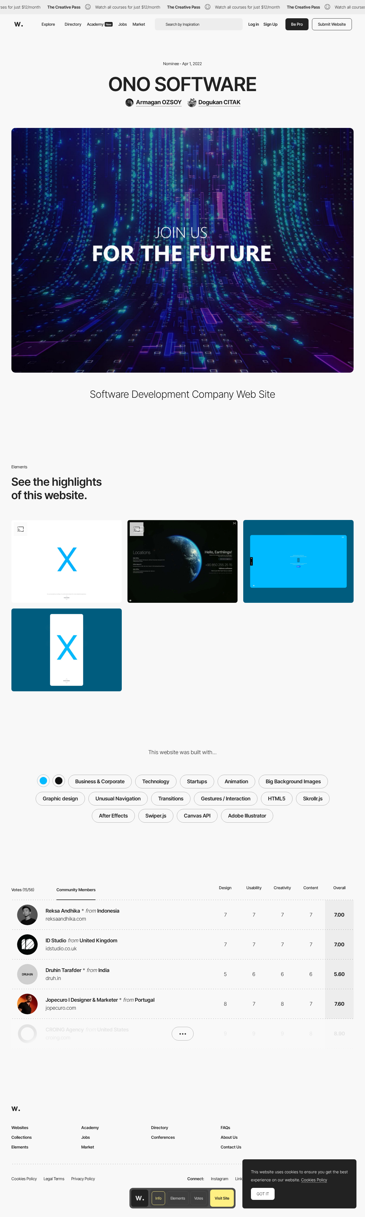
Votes (198, 1198)
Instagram (219, 1178)
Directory (73, 24)
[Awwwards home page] (139, 1198)
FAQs (225, 1127)
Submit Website (332, 24)
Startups (197, 781)
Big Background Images (293, 781)
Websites (19, 1127)
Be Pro (297, 24)
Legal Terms (54, 1178)
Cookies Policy (24, 1178)
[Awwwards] (18, 24)
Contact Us (231, 1146)
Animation (236, 781)
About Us (229, 1137)
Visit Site (222, 1198)
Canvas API (197, 816)
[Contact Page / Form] (182, 561)
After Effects (113, 816)
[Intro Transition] (66, 561)
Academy (99, 24)
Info (158, 1198)
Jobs (122, 24)
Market (139, 24)
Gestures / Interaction (225, 799)
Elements (178, 1198)
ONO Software (182, 84)
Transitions (170, 799)
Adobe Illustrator (247, 816)
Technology (155, 781)
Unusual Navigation (118, 799)
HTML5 (276, 799)
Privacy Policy (83, 1178)
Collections (21, 1137)
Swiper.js (155, 816)
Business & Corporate (100, 781)
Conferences (163, 1137)
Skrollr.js (313, 799)
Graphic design (60, 799)
